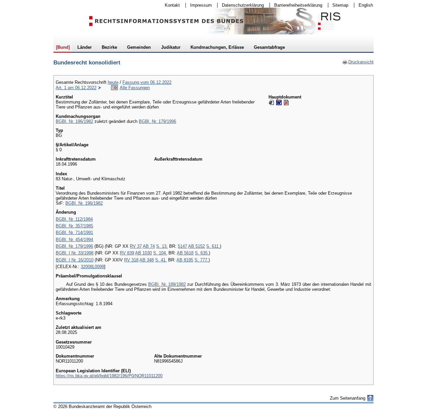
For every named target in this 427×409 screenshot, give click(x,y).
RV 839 (127, 252)
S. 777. (201, 259)
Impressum (199, 5)
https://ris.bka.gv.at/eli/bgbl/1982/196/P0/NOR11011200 (109, 375)
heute (113, 82)
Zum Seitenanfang (347, 398)
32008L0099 (92, 266)
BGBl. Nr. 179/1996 (157, 121)
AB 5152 (196, 246)
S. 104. (160, 252)
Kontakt (170, 5)
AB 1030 (143, 252)
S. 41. (161, 259)
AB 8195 (184, 259)
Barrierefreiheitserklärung (296, 5)
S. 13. (162, 246)
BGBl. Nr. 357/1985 (74, 225)
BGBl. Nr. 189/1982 (167, 284)
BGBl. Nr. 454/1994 (74, 239)
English (366, 5)
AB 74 (149, 246)
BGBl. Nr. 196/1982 (74, 121)
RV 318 (131, 259)
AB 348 (146, 259)
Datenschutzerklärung (241, 5)
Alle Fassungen (135, 87)
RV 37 (136, 246)
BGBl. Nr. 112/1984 (74, 219)
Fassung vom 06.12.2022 (146, 82)
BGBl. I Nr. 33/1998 (74, 252)
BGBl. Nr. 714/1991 (74, 232)
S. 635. (202, 252)
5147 (182, 246)
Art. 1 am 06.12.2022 (76, 87)
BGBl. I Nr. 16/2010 (74, 259)
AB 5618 (185, 252)
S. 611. (213, 246)
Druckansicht (358, 61)
